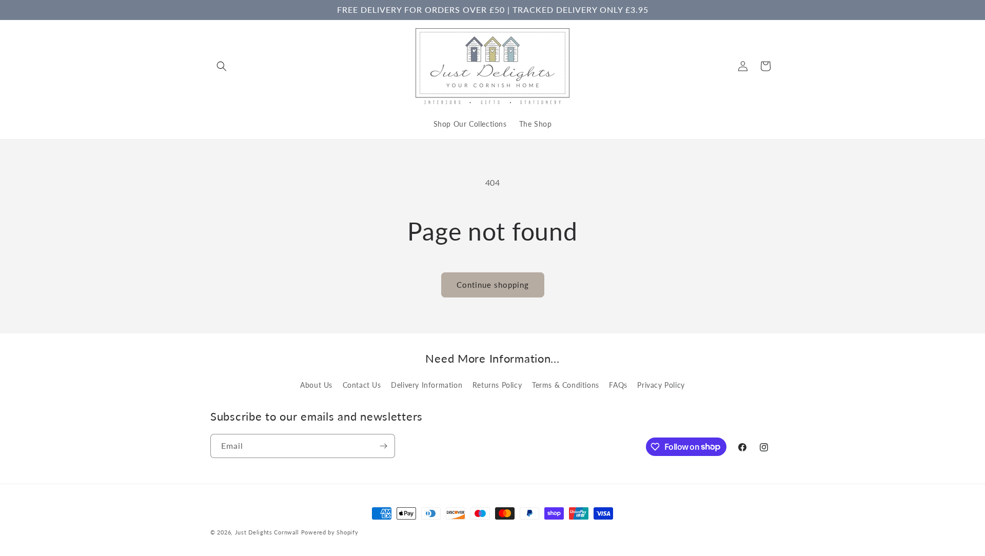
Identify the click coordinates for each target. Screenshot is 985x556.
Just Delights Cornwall (267, 532)
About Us (316, 385)
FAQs (618, 385)
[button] (221, 66)
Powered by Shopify (330, 532)
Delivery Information (426, 385)
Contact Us (362, 385)
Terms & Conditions (565, 385)
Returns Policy (497, 385)
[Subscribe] (383, 446)
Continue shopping (493, 284)
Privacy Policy (660, 385)
